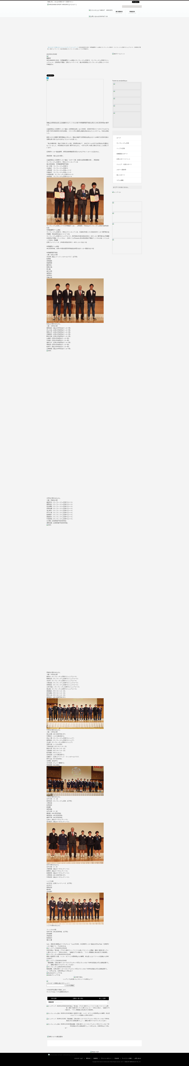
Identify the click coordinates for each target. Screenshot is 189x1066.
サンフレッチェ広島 (123, 143)
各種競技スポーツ (122, 154)
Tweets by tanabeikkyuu (119, 80)
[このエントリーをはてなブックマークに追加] (78, 78)
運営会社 (88, 1058)
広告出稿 (116, 1058)
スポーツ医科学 (121, 169)
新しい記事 (102, 998)
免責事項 (95, 1058)
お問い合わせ (137, 1058)
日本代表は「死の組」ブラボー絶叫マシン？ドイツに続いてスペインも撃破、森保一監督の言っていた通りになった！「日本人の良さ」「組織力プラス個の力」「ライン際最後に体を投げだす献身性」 (87, 1008)
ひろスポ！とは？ (79, 1058)
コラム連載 (120, 180)
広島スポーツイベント (123, 159)
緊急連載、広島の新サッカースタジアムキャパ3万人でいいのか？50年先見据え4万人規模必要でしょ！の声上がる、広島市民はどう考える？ (87, 1026)
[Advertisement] (94, 32)
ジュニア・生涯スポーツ (124, 164)
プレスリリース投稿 (127, 1058)
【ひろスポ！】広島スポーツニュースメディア (58, 47)
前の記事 (54, 998)
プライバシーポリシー (106, 1058)
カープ (119, 138)
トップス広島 (121, 148)
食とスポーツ (121, 175)
